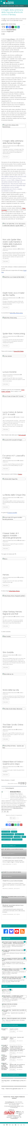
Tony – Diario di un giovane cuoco (11, 1088)
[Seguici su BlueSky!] (11, 931)
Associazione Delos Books (14, 1106)
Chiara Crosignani (6, 831)
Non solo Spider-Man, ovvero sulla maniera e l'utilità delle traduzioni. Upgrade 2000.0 (12, 242)
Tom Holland (11, 5)
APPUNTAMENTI (7, 876)
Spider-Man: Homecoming (16, 313)
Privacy (13, 1096)
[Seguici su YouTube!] (16, 931)
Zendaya (17, 5)
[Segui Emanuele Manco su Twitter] (5, 812)
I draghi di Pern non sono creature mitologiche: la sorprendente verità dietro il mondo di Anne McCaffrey (17, 1048)
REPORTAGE (6, 901)
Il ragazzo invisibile (12, 512)
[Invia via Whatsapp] (15, 27)
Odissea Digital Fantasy (6, 809)
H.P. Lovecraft (22, 435)
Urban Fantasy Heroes (14, 591)
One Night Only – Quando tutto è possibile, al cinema (13, 1013)
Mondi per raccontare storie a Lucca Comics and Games (13, 905)
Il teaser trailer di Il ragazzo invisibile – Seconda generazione (12, 535)
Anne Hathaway (4, 5)
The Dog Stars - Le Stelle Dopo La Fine (12, 1080)
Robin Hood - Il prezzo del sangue (17, 1037)
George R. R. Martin (19, 834)
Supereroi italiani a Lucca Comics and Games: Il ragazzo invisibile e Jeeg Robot (14, 972)
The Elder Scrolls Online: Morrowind (13, 725)
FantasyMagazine (9, 788)
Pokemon (21, 5)
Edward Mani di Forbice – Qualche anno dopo (13, 762)
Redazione (22, 1096)
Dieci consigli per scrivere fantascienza (12, 806)
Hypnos (20, 474)
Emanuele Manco (11, 29)
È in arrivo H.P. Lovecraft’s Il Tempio (14, 456)
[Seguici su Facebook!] (5, 931)
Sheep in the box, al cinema (9, 1006)
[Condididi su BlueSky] (10, 27)
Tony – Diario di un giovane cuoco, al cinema (13, 1020)
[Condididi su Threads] (12, 27)
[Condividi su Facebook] (7, 27)
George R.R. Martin (19, 351)
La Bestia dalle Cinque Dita (14, 495)
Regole (17, 1096)
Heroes (6, 574)
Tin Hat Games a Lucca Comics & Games (14, 858)
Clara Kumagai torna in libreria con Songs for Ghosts (17, 1056)
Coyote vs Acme (14, 1029)
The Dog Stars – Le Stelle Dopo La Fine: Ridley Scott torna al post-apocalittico (13, 999)
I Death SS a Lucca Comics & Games (13, 881)
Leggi (6, 156)
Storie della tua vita (11, 690)
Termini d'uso (6, 1096)
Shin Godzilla (8, 652)
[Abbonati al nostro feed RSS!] (22, 931)
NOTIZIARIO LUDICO (8, 853)
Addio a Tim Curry (6, 992)
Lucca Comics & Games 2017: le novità (13, 413)
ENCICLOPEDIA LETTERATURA (16, 1045)
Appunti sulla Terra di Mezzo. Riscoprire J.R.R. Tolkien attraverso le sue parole (17, 1066)
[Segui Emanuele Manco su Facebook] (2, 812)
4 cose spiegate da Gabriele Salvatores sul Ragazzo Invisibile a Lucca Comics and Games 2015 (13, 964)
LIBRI (11, 1054)
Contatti (14, 1098)
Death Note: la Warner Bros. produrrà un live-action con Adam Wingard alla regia (13, 980)
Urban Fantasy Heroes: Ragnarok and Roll (12, 612)
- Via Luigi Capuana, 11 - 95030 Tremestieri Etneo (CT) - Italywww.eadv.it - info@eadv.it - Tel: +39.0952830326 (15, 1115)
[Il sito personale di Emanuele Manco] (8, 812)
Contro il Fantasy (10, 39)
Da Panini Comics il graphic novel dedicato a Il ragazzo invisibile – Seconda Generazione (13, 945)
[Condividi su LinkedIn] (18, 27)
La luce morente (10, 372)
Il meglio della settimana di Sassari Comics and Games (13, 953)
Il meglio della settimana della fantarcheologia (13, 142)
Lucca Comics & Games (7, 836)
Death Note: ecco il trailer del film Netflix (13, 294)
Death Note (14, 831)
